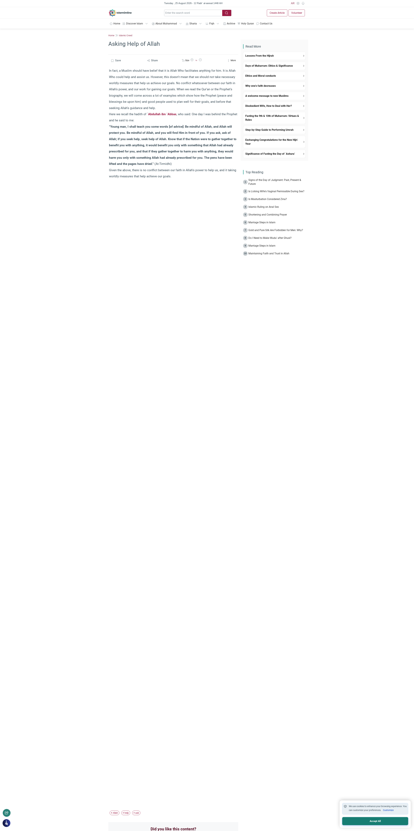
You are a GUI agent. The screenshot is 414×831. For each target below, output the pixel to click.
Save (118, 60)
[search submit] (226, 13)
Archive (231, 23)
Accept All (375, 821)
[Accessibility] (297, 3)
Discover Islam (134, 23)
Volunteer (296, 12)
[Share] (7, 813)
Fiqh (211, 23)
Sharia (193, 23)
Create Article (277, 12)
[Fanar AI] (6, 823)
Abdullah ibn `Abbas (162, 114)
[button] (192, 60)
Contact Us (266, 23)
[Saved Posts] (303, 3)
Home (116, 23)
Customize (388, 810)
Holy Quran (247, 23)
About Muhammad (166, 23)
